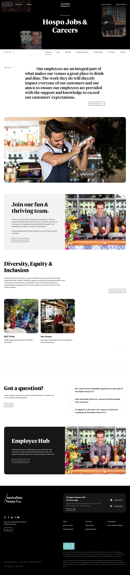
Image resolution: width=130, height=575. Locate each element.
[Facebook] (8, 517)
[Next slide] (124, 349)
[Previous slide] (119, 349)
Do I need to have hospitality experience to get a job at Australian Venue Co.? (99, 390)
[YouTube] (18, 517)
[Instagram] (5, 517)
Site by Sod (19, 566)
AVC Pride (9, 336)
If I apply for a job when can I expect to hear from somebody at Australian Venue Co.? (96, 411)
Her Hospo (46, 336)
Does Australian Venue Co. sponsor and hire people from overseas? (97, 400)
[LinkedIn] (12, 517)
